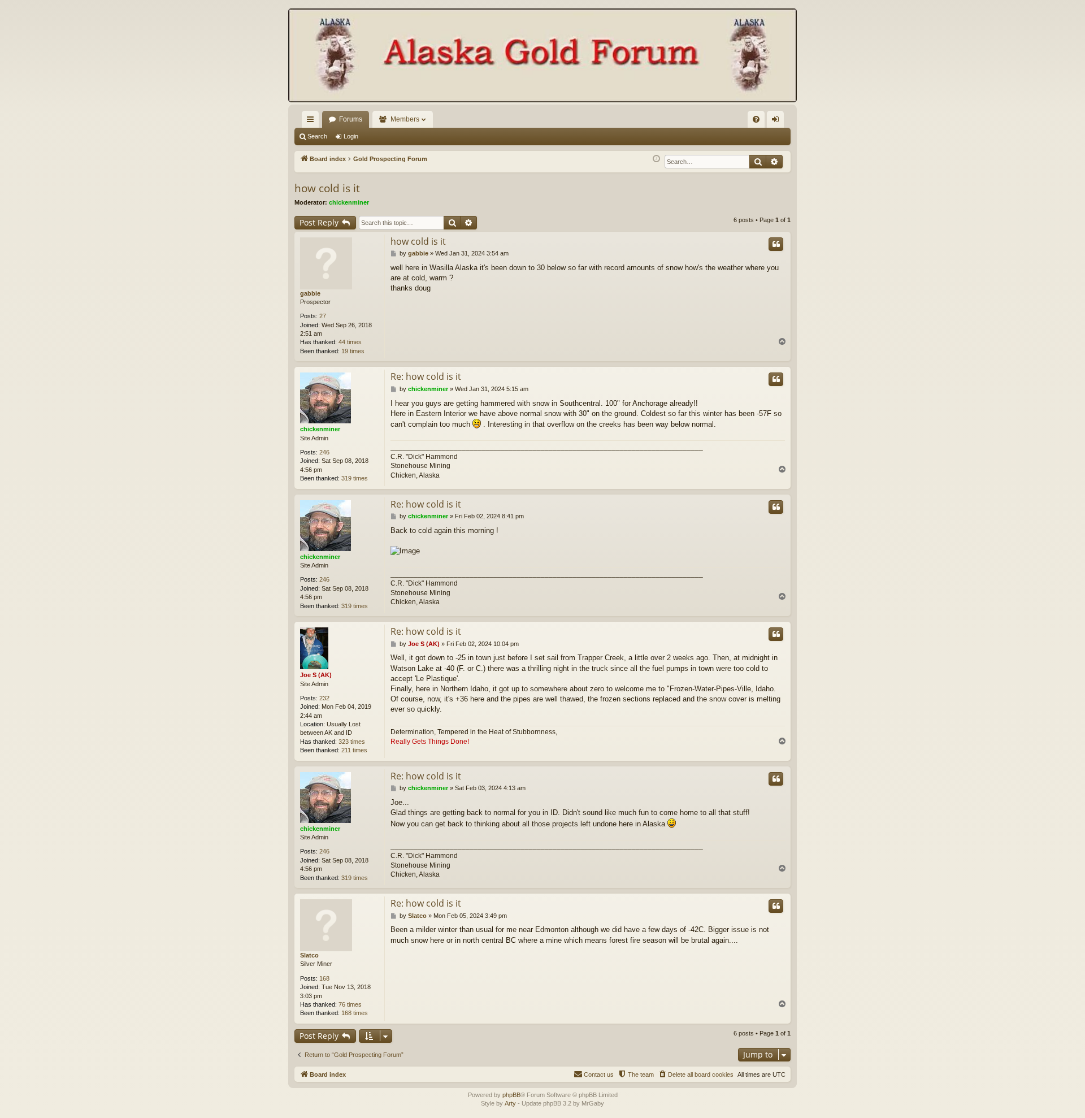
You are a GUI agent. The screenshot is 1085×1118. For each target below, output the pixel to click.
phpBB (511, 1094)
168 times (354, 1012)
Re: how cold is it (425, 376)
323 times (351, 741)
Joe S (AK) (316, 674)
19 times (352, 351)
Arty (510, 1103)
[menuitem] (756, 119)
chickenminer (349, 202)
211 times (354, 750)
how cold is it (327, 188)
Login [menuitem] (777, 121)
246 (324, 452)
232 (324, 698)
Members (404, 119)
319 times (354, 478)
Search (317, 136)
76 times (350, 1004)
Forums (350, 119)
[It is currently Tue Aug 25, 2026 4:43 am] (656, 159)
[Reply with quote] (776, 244)
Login (351, 136)
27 (322, 316)
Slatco (309, 955)
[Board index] (542, 56)
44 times (350, 342)
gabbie (310, 293)
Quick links (312, 121)
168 (324, 978)
